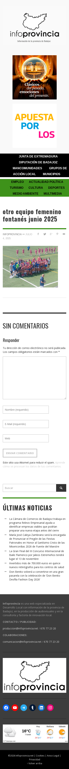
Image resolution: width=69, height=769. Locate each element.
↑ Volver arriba (34, 763)
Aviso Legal (53, 755)
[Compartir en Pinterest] (57, 234)
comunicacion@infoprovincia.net (22, 641)
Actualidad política (46, 181)
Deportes (56, 187)
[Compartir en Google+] (51, 234)
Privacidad (34, 759)
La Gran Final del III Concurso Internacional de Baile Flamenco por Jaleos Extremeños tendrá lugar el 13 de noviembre (36, 555)
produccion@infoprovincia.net (20, 628)
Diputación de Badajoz (38, 162)
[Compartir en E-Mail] (63, 234)
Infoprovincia (12, 234)
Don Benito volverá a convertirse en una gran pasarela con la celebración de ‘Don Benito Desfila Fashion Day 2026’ (36, 575)
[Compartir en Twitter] (44, 234)
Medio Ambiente (25, 193)
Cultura (36, 187)
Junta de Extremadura (38, 156)
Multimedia (53, 193)
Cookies (40, 755)
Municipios (51, 174)
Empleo (17, 181)
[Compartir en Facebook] (38, 234)
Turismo (16, 187)
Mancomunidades (27, 168)
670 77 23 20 (48, 628)
